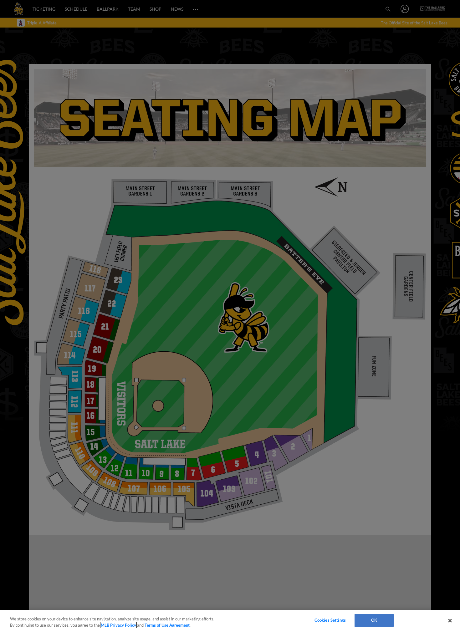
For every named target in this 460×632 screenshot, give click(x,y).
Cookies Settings (330, 620)
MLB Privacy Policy (118, 625)
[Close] (450, 620)
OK (374, 620)
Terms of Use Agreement (167, 625)
